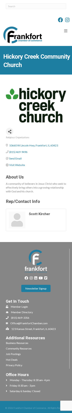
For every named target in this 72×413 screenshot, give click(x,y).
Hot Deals (12, 359)
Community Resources (19, 348)
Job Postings (13, 354)
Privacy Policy (14, 365)
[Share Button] (9, 131)
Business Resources (17, 342)
